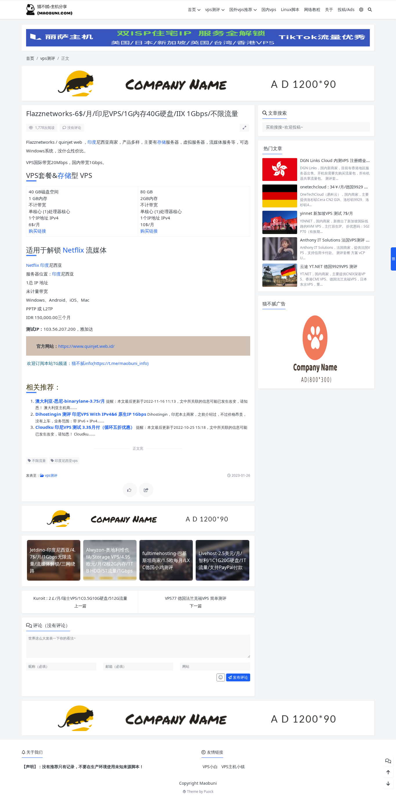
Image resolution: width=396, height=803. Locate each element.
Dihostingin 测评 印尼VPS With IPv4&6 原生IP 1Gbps (91, 414)
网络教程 (312, 9)
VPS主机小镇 (233, 766)
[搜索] (370, 9)
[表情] (221, 678)
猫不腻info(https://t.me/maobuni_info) (110, 363)
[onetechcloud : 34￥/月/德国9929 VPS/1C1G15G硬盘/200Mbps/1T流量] (279, 196)
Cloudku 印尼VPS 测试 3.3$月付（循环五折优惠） (85, 427)
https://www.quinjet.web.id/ (86, 346)
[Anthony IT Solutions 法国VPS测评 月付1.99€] (279, 249)
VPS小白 (210, 766)
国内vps (268, 9)
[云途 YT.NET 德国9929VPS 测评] (279, 275)
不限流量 (38, 460)
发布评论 (240, 677)
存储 (161, 142)
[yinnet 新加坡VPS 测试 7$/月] (279, 222)
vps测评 (212, 9)
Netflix (73, 250)
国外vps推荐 (240, 9)
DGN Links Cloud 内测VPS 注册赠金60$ (336, 160)
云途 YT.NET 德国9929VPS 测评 (328, 266)
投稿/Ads (346, 9)
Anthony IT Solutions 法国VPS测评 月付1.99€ (342, 240)
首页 (192, 9)
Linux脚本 (290, 9)
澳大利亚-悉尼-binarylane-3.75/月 (70, 401)
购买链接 (37, 231)
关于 (329, 9)
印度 (92, 142)
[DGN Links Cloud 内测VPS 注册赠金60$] (279, 169)
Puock (208, 791)
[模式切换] (361, 9)
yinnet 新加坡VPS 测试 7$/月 (326, 213)
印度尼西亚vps (66, 460)
